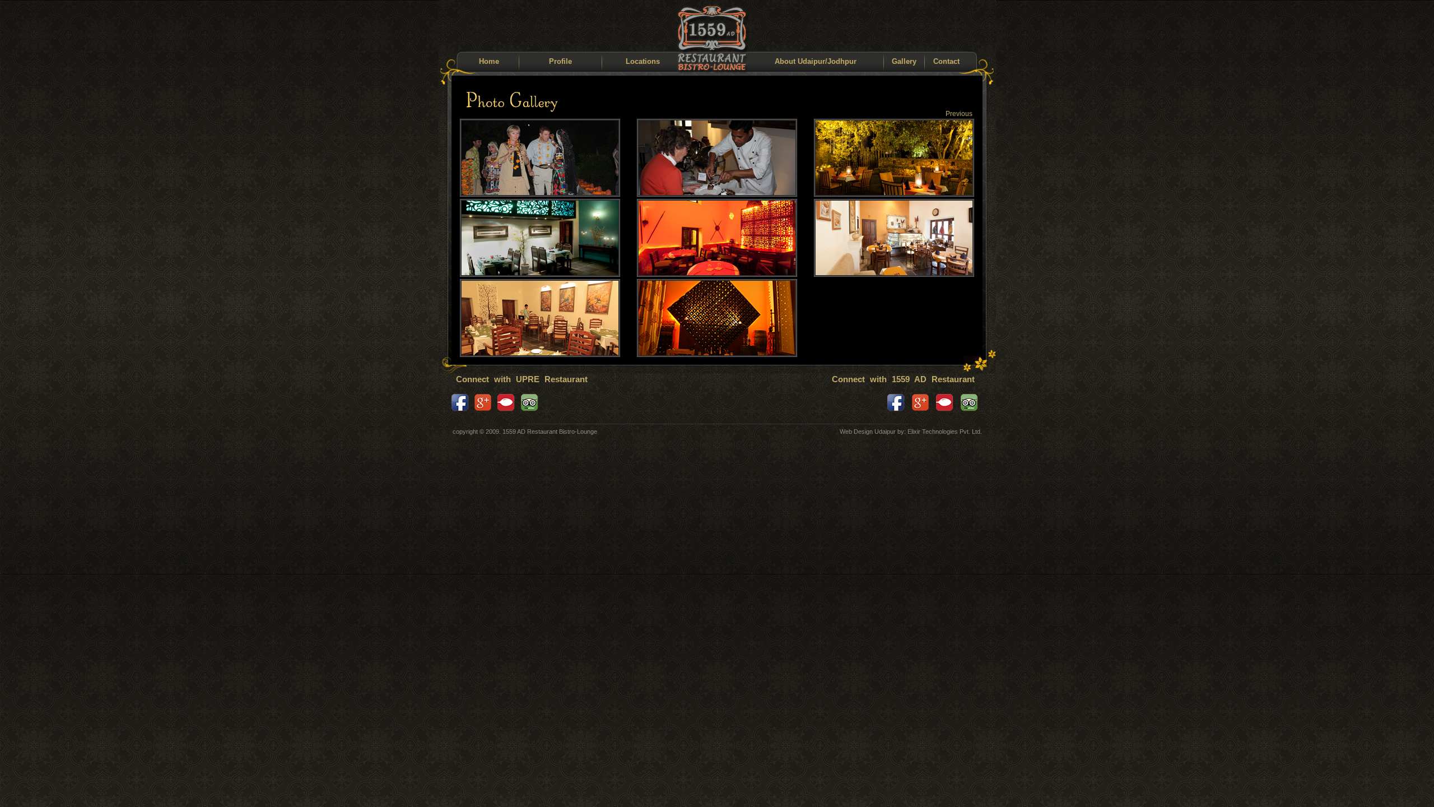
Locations (643, 61)
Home (489, 61)
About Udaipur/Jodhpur (815, 61)
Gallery (904, 61)
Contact (946, 61)
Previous (959, 114)
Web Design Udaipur (868, 431)
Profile (560, 61)
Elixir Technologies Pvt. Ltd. (944, 431)
